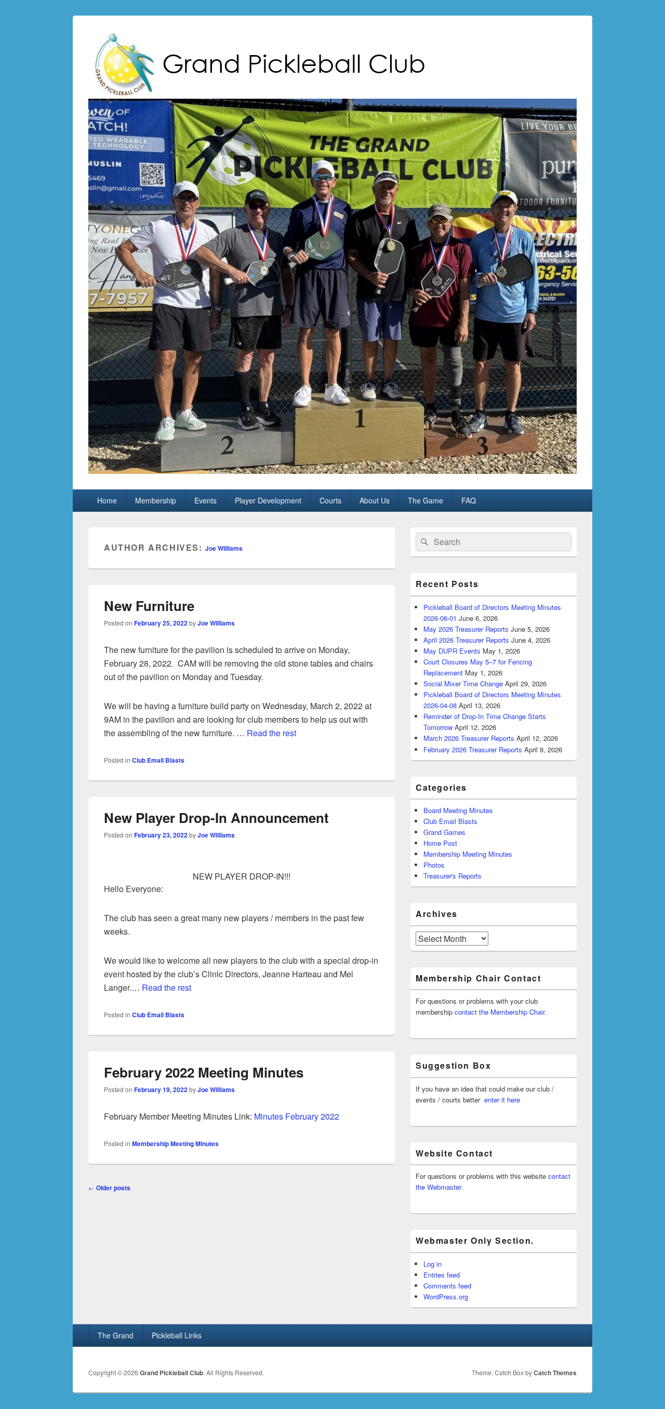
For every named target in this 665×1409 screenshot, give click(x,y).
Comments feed (447, 1286)
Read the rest (271, 733)
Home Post (440, 843)
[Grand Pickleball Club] (332, 470)
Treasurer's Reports (452, 876)
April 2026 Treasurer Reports (466, 640)
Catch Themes (555, 1372)
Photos (434, 865)
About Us (375, 500)
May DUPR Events (452, 651)
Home (107, 500)
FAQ (468, 500)
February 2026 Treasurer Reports (472, 749)
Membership (155, 500)
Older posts (109, 1187)
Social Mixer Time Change (463, 683)
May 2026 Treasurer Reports (466, 629)
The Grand (116, 1335)
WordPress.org (445, 1296)
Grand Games (444, 832)
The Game (425, 500)
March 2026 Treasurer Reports (468, 738)
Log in (432, 1264)
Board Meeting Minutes (458, 810)
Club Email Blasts (158, 760)
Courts (330, 500)
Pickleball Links (177, 1335)
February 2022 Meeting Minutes (203, 1072)
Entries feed (441, 1275)
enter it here (502, 1100)
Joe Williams (224, 548)
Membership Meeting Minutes (175, 1143)
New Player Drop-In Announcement (216, 817)
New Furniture (149, 605)
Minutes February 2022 (296, 1116)
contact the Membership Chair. (501, 1012)
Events (205, 500)
